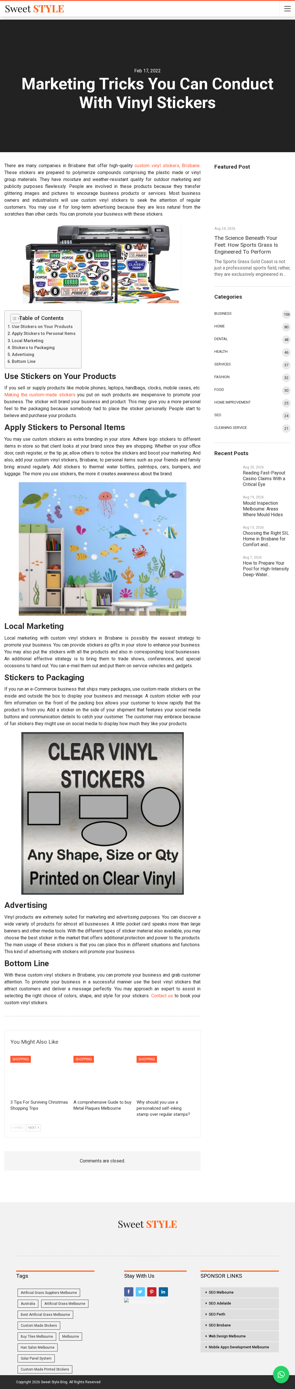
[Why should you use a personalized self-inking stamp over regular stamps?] (165, 1076)
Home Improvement (232, 402)
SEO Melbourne (221, 1292)
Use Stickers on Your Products (42, 326)
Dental (221, 339)
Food (219, 389)
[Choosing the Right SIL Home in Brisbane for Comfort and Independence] (226, 533)
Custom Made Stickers (39, 1326)
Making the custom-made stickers (39, 394)
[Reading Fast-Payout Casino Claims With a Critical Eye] (226, 473)
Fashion (222, 377)
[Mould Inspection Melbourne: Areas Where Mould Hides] (226, 503)
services (222, 364)
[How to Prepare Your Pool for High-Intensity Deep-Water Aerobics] (226, 563)
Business (223, 313)
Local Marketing (28, 340)
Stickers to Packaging (33, 347)
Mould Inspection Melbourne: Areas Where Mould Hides (263, 508)
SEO (217, 415)
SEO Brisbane (220, 1325)
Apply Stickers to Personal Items (43, 333)
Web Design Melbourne (227, 1336)
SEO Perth (217, 1314)
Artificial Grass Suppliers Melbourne (49, 1293)
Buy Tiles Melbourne (37, 1337)
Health (221, 351)
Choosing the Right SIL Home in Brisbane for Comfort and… (266, 538)
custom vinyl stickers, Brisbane (167, 165)
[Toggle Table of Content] (13, 318)
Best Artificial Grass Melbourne (45, 1315)
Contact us (162, 995)
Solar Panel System (36, 1358)
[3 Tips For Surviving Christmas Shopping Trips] (39, 1076)
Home (219, 326)
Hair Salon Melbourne (37, 1347)
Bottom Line (23, 361)
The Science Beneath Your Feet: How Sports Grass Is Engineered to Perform (246, 245)
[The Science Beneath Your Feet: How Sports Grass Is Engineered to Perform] (252, 199)
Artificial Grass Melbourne (64, 1304)
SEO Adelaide (220, 1303)
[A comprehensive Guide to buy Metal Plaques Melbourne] (102, 1076)
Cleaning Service (230, 427)
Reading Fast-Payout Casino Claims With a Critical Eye (264, 478)
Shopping (20, 1059)
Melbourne (70, 1337)
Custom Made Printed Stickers (45, 1369)
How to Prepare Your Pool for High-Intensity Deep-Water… (266, 568)
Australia (28, 1304)
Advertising (23, 354)
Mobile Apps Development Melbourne (239, 1347)
